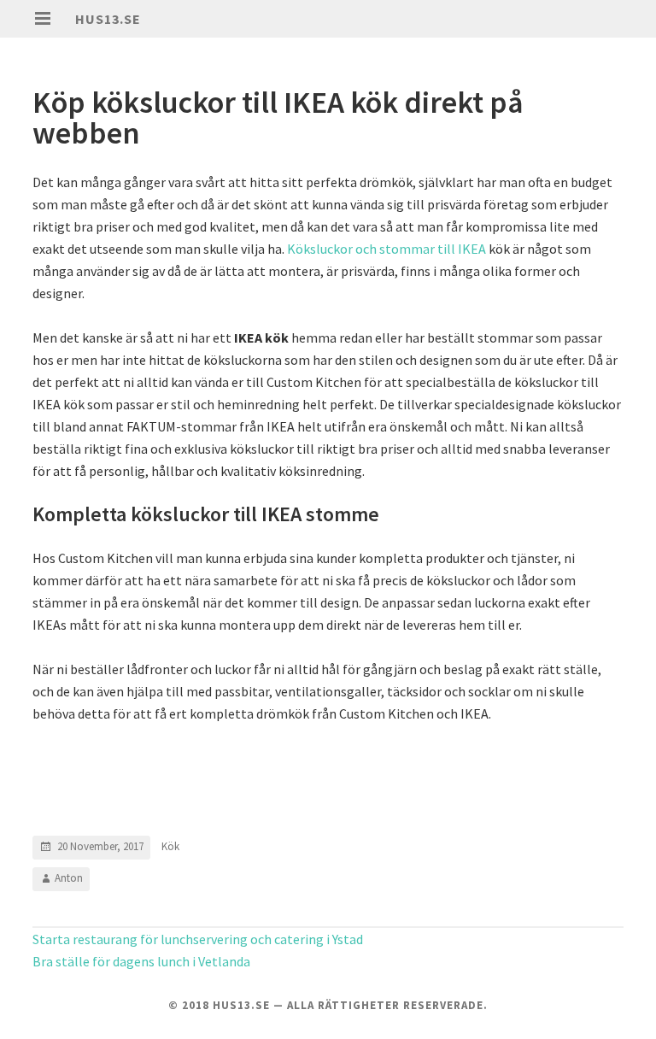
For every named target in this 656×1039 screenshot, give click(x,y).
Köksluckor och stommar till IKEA (386, 248)
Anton (69, 878)
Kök (170, 846)
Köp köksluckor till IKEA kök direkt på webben (278, 117)
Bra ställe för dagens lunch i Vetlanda (141, 961)
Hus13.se (108, 18)
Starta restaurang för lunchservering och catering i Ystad (197, 939)
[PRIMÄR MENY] (42, 19)
